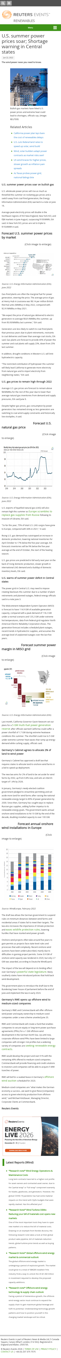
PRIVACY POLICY (48, 1349)
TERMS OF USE (32, 1349)
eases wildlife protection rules (23, 929)
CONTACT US (7, 1351)
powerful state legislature (31, 971)
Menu (30, 27)
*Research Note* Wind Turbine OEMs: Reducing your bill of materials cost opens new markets (32, 1214)
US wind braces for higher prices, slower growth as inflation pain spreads (30, 164)
